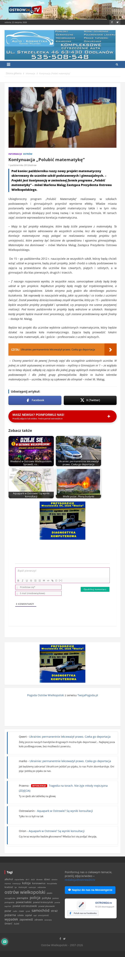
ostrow (33, 165)
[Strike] (31, 580)
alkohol (9, 879)
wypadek (11, 919)
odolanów (42, 887)
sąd (34, 915)
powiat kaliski (24, 902)
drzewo (39, 879)
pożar (8, 911)
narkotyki (32, 887)
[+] (60, 580)
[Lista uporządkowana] (35, 580)
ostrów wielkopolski (25, 892)
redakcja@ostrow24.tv (80, 880)
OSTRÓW (27, 153)
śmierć (8, 923)
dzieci (47, 879)
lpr (16, 887)
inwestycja (16, 883)
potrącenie (9, 902)
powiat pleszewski (46, 906)
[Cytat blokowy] (44, 580)
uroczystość (43, 915)
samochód (40, 910)
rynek (28, 911)
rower (21, 911)
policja (35, 897)
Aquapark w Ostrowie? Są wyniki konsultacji (65, 811)
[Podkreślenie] (27, 580)
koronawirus (38, 883)
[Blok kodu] (48, 580)
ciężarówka (19, 879)
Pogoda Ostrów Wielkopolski (45, 695)
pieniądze (22, 898)
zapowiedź (26, 919)
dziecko (54, 879)
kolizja (26, 883)
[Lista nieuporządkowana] (40, 580)
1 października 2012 (18, 165)
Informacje (15, 153)
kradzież (9, 887)
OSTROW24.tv (103, 902)
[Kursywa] (22, 580)
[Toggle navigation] (8, 64)
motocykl (22, 887)
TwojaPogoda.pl (87, 695)
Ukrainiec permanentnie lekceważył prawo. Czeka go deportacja (70, 736)
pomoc (55, 898)
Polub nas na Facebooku (85, 913)
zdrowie (38, 919)
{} (56, 580)
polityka (46, 898)
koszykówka (52, 883)
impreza (8, 883)
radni (15, 911)
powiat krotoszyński (43, 902)
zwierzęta (48, 920)
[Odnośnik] (52, 580)
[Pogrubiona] (18, 580)
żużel (16, 923)
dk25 (33, 879)
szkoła (20, 915)
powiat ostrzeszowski (25, 906)
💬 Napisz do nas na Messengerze (90, 889)
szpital (28, 915)
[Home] (14, 73)
